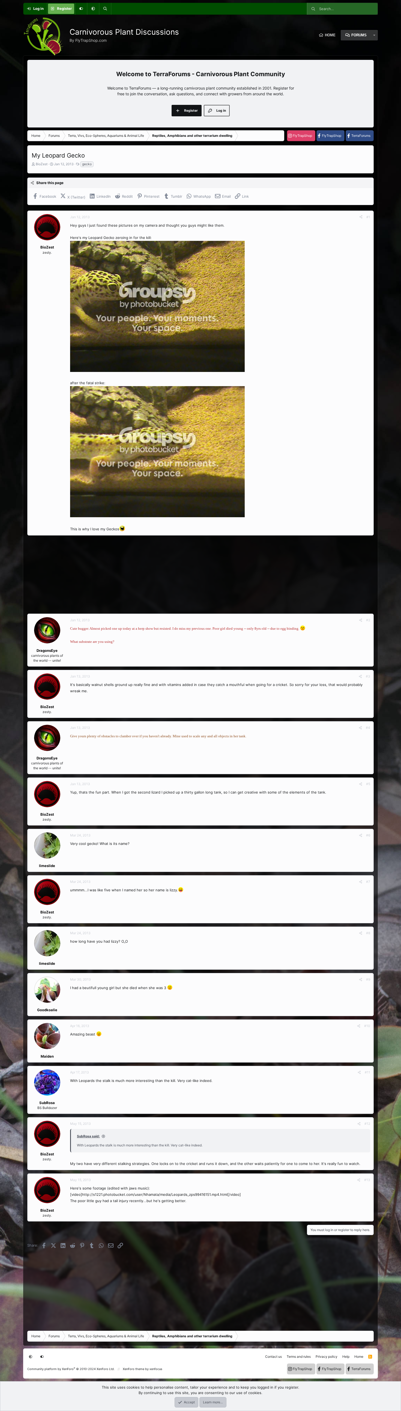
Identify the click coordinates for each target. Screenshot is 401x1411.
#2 (368, 620)
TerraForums (360, 136)
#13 (367, 1180)
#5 (368, 784)
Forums (359, 35)
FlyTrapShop (302, 136)
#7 (368, 882)
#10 (367, 1026)
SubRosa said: (88, 1136)
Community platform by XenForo (71, 1369)
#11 (367, 1072)
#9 (368, 979)
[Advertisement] (191, 574)
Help (345, 1356)
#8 (368, 933)
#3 (368, 676)
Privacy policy (326, 1356)
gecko (87, 164)
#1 (368, 217)
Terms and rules (299, 1356)
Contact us (273, 1356)
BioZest (41, 164)
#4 (368, 728)
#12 (367, 1124)
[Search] (105, 9)
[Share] (360, 217)
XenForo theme (133, 1369)
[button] (93, 9)
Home (330, 35)
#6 (368, 835)
